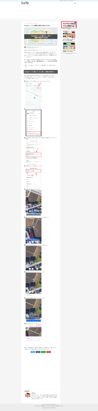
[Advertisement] (49, 13)
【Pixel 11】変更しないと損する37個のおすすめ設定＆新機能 (69, 40)
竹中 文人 (34, 393)
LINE (43, 351)
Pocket (49, 351)
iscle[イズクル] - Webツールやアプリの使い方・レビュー (68, 0)
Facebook (38, 351)
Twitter (33, 351)
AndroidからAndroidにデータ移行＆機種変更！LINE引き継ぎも (69, 51)
